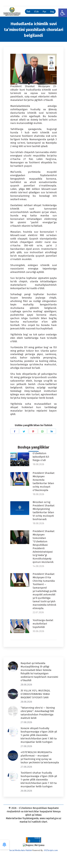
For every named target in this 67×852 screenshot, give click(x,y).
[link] (62, 13)
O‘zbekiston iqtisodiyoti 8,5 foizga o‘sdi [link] (41, 457)
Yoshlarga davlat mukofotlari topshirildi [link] (43, 624)
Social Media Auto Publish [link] (20, 850)
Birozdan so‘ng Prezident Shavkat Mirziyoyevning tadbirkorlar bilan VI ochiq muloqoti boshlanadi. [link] (43, 511)
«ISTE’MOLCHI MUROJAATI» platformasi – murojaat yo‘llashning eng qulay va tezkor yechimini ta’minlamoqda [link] (40, 757)
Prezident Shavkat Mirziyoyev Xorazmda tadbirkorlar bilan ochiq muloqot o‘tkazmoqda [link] (43, 481)
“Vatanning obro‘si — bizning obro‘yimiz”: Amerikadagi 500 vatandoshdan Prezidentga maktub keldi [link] (38, 713)
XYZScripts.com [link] (51, 850)
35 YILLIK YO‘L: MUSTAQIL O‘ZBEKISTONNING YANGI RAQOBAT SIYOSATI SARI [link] (35, 694)
